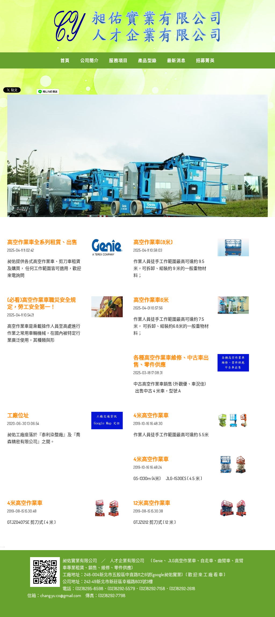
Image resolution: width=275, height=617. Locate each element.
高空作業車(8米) (153, 242)
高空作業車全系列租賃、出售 (42, 242)
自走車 (206, 560)
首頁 (65, 60)
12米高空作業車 (151, 502)
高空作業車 (185, 560)
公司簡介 (89, 60)
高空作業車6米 (151, 299)
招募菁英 (205, 60)
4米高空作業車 (151, 415)
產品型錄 (147, 60)
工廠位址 (18, 415)
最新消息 (176, 60)
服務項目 (118, 60)
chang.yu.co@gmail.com (60, 595)
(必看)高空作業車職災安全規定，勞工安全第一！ (41, 303)
